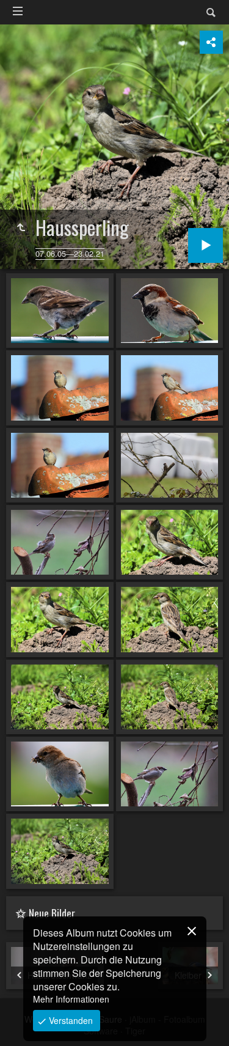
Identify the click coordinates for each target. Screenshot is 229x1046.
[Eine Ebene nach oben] (20, 227)
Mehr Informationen (71, 999)
